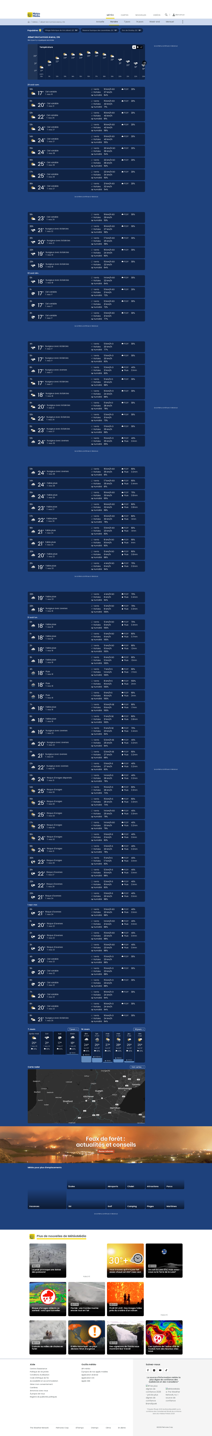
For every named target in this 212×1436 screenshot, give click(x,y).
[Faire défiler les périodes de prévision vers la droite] (144, 62)
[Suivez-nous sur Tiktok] (166, 1370)
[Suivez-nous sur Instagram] (154, 1370)
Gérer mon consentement (41, 1384)
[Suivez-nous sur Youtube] (160, 1370)
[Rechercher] (166, 15)
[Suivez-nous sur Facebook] (148, 1370)
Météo (35, 22)
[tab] (134, 47)
